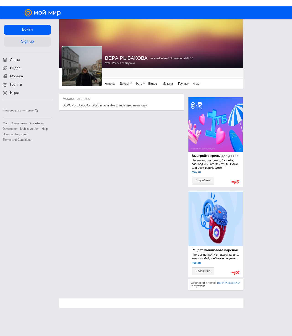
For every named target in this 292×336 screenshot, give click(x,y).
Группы (182, 83)
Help (45, 128)
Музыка (167, 83)
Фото (139, 83)
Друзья (125, 83)
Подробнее (203, 180)
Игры (196, 83)
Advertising (36, 123)
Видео (153, 83)
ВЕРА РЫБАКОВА (228, 283)
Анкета (110, 83)
